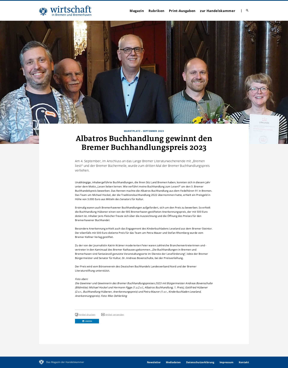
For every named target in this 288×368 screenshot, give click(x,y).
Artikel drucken (87, 314)
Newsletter (154, 362)
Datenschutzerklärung (200, 362)
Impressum (227, 362)
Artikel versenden (114, 314)
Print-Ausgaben (182, 10)
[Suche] (247, 10)
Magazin (137, 10)
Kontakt (244, 362)
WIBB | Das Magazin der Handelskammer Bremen (65, 11)
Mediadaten (173, 362)
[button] (87, 321)
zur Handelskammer (217, 10)
